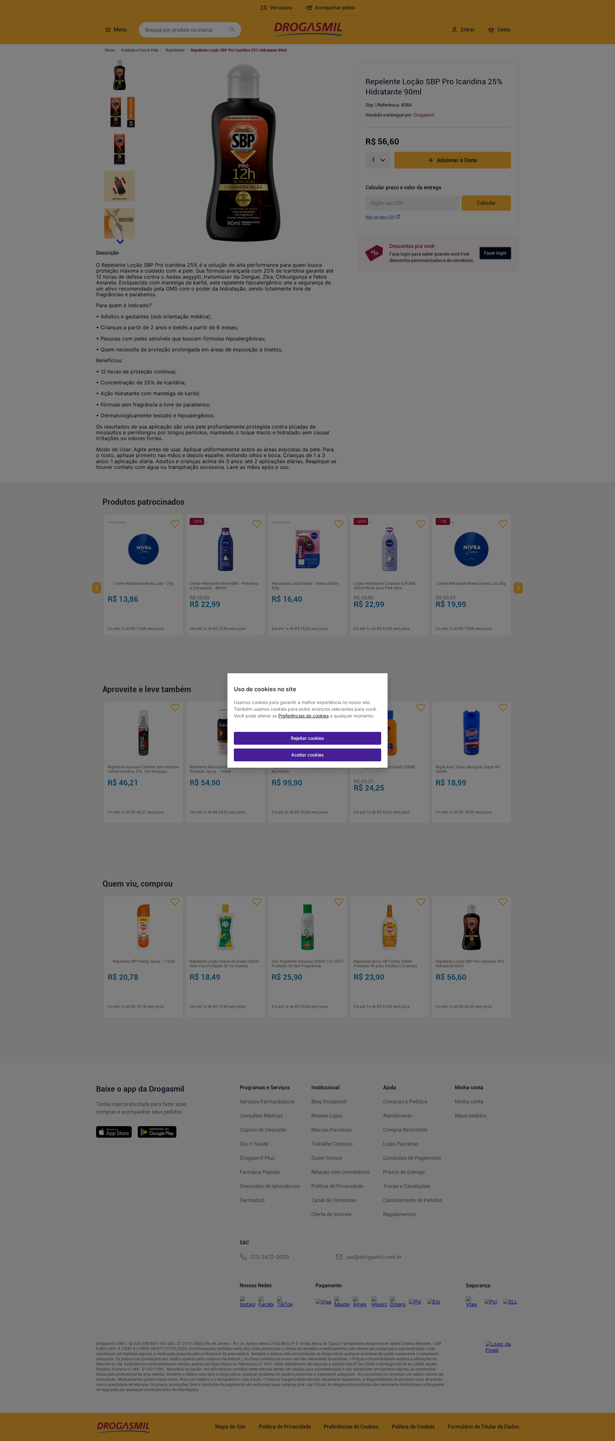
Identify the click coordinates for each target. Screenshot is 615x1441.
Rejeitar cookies (307, 738)
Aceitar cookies (307, 754)
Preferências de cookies (303, 715)
